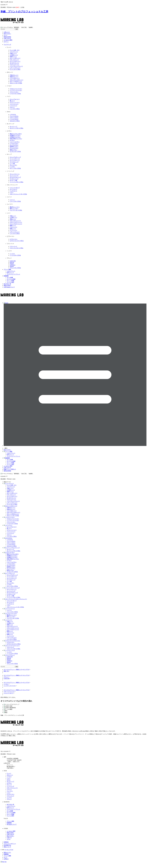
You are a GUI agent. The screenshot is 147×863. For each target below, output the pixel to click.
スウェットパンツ (15, 102)
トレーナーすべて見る (16, 210)
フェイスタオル (14, 116)
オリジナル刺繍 (11, 279)
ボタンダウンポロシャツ (16, 80)
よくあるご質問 (8, 40)
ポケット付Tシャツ (15, 58)
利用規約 (6, 842)
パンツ (10, 525)
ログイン (6, 41)
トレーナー (14, 613)
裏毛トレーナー (14, 208)
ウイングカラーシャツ (16, 224)
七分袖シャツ (13, 217)
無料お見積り (7, 285)
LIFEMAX (12, 265)
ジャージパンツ (14, 104)
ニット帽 (12, 163)
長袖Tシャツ (13, 56)
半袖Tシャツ (13, 53)
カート (5, 35)
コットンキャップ (15, 160)
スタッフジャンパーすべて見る (18, 194)
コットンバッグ (14, 175)
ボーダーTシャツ (14, 63)
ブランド (12, 655)
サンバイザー (13, 165)
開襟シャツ (13, 225)
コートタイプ (13, 189)
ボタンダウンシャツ (15, 220)
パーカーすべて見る (15, 93)
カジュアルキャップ (15, 157)
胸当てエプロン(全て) (16, 133)
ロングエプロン (14, 145)
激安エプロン (13, 150)
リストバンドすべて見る (16, 248)
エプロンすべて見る (15, 151)
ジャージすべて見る (15, 201)
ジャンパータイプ (15, 187)
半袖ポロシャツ (14, 75)
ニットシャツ (13, 230)
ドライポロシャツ (15, 78)
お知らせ (9, 837)
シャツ (10, 620)
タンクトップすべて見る (16, 128)
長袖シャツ (13, 219)
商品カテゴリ (7, 852)
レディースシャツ (15, 232)
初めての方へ (7, 33)
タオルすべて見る (15, 121)
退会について (7, 846)
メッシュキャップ (15, 158)
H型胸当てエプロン (15, 135)
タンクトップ (13, 126)
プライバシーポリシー (10, 843)
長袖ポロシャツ (14, 76)
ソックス (12, 253)
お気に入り (7, 32)
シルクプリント (11, 271)
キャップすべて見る (15, 168)
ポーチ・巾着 (13, 180)
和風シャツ (13, 228)
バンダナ (12, 166)
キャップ (12, 573)
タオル (10, 538)
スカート (12, 107)
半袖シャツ (13, 216)
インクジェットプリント (13, 274)
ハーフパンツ (13, 105)
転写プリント (10, 272)
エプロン (12, 140)
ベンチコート (13, 191)
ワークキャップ (14, 162)
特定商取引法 (7, 845)
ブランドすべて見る (15, 267)
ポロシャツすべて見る (16, 83)
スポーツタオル (14, 117)
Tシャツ (11, 483)
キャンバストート (15, 174)
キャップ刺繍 (10, 280)
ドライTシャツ (14, 51)
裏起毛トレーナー (15, 207)
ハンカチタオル (14, 119)
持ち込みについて (12, 824)
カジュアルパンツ (15, 99)
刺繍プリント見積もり (10, 469)
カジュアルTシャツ (15, 61)
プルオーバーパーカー (16, 88)
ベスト (11, 192)
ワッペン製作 (10, 282)
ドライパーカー (14, 92)
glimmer (12, 266)
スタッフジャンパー (21, 599)
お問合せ (6, 859)
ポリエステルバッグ (15, 177)
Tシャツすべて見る (15, 69)
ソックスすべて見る (15, 255)
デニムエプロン (14, 148)
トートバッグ (16, 587)
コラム (8, 839)
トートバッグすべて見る (16, 182)
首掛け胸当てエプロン (16, 138)
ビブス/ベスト (13, 239)
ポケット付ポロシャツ (16, 81)
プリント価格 (7, 269)
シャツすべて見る (15, 233)
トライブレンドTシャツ (16, 66)
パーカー (12, 517)
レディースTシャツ (15, 67)
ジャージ (12, 199)
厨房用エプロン (14, 146)
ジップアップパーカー (16, 90)
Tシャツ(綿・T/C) (14, 50)
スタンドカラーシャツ (16, 222)
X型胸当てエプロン (15, 137)
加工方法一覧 (7, 284)
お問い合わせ (7, 38)
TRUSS (12, 263)
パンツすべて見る (15, 108)
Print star (12, 262)
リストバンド (13, 246)
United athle (13, 261)
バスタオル (13, 114)
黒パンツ (12, 100)
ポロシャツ (14, 506)
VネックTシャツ (14, 59)
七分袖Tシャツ (14, 55)
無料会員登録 (7, 37)
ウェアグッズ (7, 44)
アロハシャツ (13, 227)
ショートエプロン (15, 141)
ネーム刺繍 (10, 277)
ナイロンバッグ (14, 178)
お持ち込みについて (9, 287)
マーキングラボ (9, 849)
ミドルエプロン (14, 143)
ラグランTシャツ (14, 64)
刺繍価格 (6, 275)
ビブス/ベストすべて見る (17, 240)
